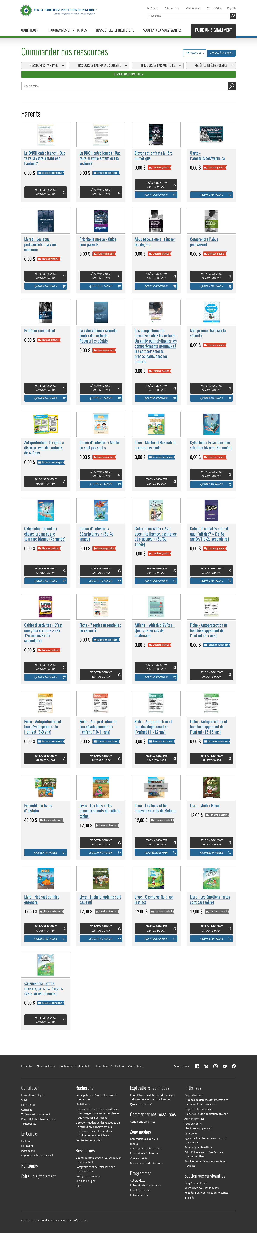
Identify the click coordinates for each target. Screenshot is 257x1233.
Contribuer (30, 1088)
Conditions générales (142, 1121)
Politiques (29, 1165)
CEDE (24, 1100)
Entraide (189, 1197)
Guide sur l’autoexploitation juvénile (206, 1114)
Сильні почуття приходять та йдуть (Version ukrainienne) (43, 988)
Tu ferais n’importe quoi (35, 1114)
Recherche (84, 1088)
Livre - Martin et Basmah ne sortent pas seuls (155, 445)
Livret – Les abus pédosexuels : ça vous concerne (40, 244)
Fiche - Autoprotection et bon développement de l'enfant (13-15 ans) (208, 727)
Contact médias (139, 1158)
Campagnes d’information (145, 1149)
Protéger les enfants (88, 1176)
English (231, 8)
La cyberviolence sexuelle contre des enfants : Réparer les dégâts (98, 336)
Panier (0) (195, 53)
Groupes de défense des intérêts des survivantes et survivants (206, 1102)
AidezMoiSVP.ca (194, 1119)
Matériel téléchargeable (211, 65)
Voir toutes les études (89, 1140)
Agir (78, 1185)
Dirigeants (27, 1146)
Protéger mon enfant (39, 330)
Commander (193, 8)
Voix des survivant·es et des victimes (206, 1192)
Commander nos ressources (153, 1114)
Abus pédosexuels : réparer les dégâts (155, 241)
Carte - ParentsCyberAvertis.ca (207, 155)
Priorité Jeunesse (140, 1190)
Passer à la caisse (221, 53)
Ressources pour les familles (201, 1188)
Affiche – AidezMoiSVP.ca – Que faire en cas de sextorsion (155, 630)
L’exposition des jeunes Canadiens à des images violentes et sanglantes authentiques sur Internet (97, 1113)
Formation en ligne (32, 1095)
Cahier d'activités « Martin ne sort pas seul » (100, 445)
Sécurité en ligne (85, 1181)
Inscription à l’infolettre (144, 1153)
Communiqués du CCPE (144, 1139)
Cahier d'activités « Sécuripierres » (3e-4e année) (96, 534)
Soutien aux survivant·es (204, 1175)
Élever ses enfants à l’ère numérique (153, 155)
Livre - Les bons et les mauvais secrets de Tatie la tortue (100, 811)
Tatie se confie (193, 1123)
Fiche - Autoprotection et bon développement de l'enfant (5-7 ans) (208, 630)
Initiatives (192, 1088)
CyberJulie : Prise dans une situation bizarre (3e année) (210, 445)
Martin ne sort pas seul (198, 1128)
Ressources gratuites (128, 74)
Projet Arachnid (193, 1095)
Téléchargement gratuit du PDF (45, 192)
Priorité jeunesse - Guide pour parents (98, 241)
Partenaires (28, 1150)
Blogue (134, 1144)
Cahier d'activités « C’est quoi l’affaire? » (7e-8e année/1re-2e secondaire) (209, 534)
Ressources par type (44, 65)
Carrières (26, 1109)
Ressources (85, 1150)
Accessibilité (135, 1066)
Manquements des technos (146, 1163)
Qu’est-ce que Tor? (141, 1104)
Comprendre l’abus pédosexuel (204, 241)
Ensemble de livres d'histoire (38, 808)
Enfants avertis (139, 1195)
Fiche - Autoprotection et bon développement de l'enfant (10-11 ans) (98, 727)
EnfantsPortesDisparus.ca (145, 1185)
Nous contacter (46, 1066)
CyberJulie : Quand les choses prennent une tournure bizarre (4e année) (44, 534)
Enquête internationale (198, 1109)
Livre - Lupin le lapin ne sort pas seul (100, 899)
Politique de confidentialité (76, 1066)
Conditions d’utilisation (110, 1066)
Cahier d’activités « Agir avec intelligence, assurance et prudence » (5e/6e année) (156, 536)
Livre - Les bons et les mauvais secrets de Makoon (155, 808)
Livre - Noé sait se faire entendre (41, 899)
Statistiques (83, 1104)
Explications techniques (149, 1088)
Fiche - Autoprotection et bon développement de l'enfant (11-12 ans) (153, 727)
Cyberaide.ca (137, 1180)
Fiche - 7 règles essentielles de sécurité (100, 627)
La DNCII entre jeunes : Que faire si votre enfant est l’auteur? (44, 158)
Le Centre (152, 8)
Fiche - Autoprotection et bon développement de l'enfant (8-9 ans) (42, 727)
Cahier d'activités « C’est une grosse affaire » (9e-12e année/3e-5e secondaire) (43, 632)
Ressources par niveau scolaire (99, 65)
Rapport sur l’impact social (37, 1155)
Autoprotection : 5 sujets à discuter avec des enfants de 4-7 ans (44, 447)
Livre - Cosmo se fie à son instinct (154, 899)
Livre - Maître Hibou (205, 805)
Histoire (26, 1141)
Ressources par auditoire (157, 65)
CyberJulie (190, 1133)
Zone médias (214, 8)
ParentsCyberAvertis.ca (198, 1147)
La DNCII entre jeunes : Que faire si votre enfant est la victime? (100, 158)
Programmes (140, 1173)
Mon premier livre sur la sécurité (208, 333)
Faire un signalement (38, 1176)
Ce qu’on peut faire (195, 1183)
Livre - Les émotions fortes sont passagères (210, 899)
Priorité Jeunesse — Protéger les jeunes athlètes (203, 1154)
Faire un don (172, 8)
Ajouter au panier (156, 195)
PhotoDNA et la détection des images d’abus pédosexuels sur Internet (152, 1097)
